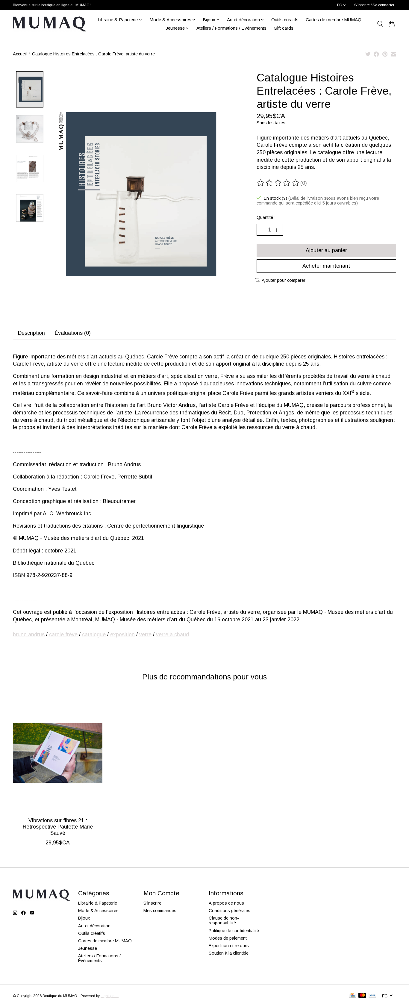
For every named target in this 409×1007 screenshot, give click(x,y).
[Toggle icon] (380, 24)
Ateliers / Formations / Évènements (231, 28)
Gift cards (283, 28)
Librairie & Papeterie (97, 903)
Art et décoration (94, 925)
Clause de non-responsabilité (224, 920)
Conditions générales (229, 910)
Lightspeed (110, 996)
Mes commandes (159, 910)
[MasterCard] (362, 996)
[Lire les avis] (278, 183)
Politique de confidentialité (234, 930)
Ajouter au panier (326, 250)
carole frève (63, 634)
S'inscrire (152, 903)
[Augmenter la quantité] (276, 229)
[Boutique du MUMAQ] (49, 24)
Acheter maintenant (326, 266)
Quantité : (266, 217)
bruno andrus (29, 634)
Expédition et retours (229, 945)
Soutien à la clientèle (229, 953)
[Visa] (372, 996)
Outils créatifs (285, 19)
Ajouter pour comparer (283, 280)
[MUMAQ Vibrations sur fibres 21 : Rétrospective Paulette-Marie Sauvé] (57, 752)
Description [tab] (31, 333)
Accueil (20, 54)
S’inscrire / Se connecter (374, 5)
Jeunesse (87, 948)
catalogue (94, 634)
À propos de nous (226, 903)
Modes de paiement (228, 938)
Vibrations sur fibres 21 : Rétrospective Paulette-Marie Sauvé (58, 826)
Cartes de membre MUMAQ (333, 19)
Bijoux (84, 918)
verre (145, 634)
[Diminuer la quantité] (263, 229)
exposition (122, 634)
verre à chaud (172, 634)
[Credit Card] (352, 996)
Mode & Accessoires (98, 910)
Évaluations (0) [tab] (73, 333)
